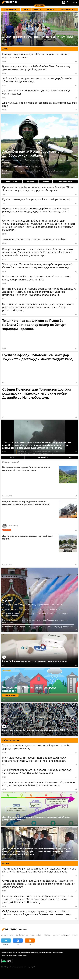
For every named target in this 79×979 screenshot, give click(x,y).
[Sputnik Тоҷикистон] (10, 4)
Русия (7, 600)
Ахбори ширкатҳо (45, 952)
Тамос (15, 952)
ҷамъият (55, 935)
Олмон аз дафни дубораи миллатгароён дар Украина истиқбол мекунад (32, 609)
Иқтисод (47, 935)
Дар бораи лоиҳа (6, 952)
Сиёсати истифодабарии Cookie (11, 955)
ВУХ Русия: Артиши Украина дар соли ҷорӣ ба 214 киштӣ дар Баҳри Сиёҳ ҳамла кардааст (36, 172)
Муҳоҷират (65, 935)
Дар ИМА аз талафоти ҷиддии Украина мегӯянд (22, 166)
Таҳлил (75, 935)
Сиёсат (38, 935)
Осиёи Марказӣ (22, 935)
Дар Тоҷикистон (7, 935)
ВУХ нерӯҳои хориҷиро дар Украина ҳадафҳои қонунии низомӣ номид (32, 605)
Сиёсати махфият (57, 952)
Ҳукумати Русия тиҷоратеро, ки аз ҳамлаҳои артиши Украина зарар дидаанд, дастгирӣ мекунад (35, 621)
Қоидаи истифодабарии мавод (28, 952)
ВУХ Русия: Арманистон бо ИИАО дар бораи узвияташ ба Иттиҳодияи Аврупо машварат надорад (35, 614)
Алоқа (25, 955)
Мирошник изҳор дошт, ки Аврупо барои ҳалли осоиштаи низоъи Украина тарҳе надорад (36, 161)
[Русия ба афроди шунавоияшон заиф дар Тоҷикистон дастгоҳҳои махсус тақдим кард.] (39, 368)
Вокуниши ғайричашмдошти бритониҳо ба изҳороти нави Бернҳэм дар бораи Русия (37, 626)
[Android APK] (7, 961)
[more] (76, 43)
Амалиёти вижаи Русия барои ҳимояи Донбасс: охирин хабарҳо (39, 146)
